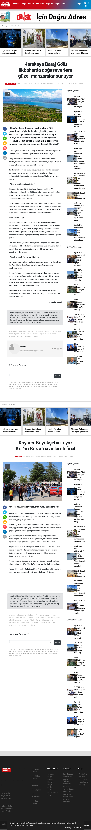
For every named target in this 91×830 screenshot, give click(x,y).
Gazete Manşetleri (67, 800)
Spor (64, 3)
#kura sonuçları (14, 625)
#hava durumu (47, 620)
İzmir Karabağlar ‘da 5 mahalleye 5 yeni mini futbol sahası (79, 290)
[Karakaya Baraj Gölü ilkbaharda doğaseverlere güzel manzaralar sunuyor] (32, 106)
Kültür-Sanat (15, 26)
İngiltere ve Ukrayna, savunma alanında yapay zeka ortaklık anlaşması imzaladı (79, 119)
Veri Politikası (6, 798)
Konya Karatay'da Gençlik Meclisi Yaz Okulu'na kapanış (80, 305)
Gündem (15, 3)
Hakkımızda (5, 793)
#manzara (57, 331)
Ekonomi (40, 3)
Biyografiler (83, 779)
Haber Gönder (6, 811)
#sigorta (30, 617)
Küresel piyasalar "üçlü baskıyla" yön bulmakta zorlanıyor (79, 102)
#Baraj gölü (13, 331)
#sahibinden (25, 622)
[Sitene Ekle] (6, 785)
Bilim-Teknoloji (53, 792)
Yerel (49, 795)
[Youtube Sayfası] (14, 780)
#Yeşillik (12, 336)
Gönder (57, 376)
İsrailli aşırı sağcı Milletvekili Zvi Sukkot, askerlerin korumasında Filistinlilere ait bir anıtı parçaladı (79, 158)
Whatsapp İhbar (7, 809)
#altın (38, 620)
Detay (68, 828)
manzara (55, 276)
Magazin (49, 3)
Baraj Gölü (29, 192)
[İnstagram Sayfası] (10, 780)
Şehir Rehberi (68, 797)
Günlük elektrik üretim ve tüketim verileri (79, 195)
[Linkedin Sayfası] (18, 780)
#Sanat (28, 336)
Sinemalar (67, 792)
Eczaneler (67, 784)
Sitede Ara (83, 774)
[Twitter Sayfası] (6, 780)
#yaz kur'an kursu (42, 615)
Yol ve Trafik (67, 777)
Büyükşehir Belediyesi (24, 513)
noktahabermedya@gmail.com (31, 351)
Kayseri (12, 513)
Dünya (23, 3)
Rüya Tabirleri (84, 782)
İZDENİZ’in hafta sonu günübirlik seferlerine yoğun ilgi (78, 275)
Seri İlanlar (67, 794)
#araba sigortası (54, 617)
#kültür (11, 617)
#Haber (35, 336)
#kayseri (12, 615)
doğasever (45, 243)
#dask (32, 620)
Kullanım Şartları (7, 806)
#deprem (25, 625)
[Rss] (23, 780)
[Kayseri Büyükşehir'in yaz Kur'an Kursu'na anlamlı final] (32, 481)
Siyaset (31, 3)
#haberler (35, 622)
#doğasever (38, 331)
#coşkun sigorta (40, 617)
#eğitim (53, 615)
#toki (53, 622)
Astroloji (82, 784)
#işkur (33, 625)
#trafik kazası (14, 622)
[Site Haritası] (2, 785)
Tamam (78, 828)
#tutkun (48, 331)
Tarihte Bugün (68, 789)
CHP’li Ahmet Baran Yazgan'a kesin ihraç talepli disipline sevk (79, 319)
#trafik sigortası (15, 620)
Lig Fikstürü (67, 786)
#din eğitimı (20, 617)
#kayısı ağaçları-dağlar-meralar (44, 334)
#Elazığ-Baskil (26, 334)
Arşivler (38, 790)
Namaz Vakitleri (66, 780)
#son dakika (45, 622)
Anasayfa (5, 26)
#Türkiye (20, 336)
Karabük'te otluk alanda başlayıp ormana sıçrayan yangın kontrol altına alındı (79, 232)
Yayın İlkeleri (5, 796)
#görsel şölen (14, 334)
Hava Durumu (68, 774)
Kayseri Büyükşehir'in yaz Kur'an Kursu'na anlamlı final (79, 334)
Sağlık (57, 3)
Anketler (82, 777)
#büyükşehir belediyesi (25, 615)
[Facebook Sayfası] (2, 780)
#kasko (25, 620)
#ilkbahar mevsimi (26, 331)
